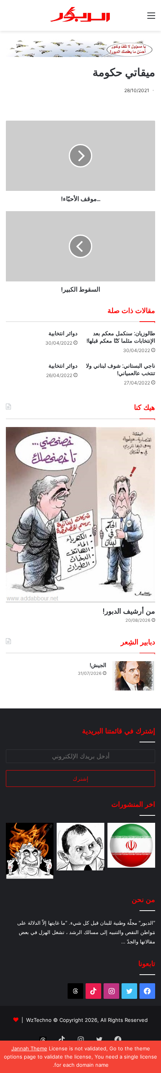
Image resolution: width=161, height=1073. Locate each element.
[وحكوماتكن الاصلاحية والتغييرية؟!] (80, 846)
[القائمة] (151, 18)
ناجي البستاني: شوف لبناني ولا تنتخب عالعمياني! (120, 369)
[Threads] (75, 991)
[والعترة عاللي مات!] (30, 851)
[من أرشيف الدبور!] (80, 515)
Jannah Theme (29, 1048)
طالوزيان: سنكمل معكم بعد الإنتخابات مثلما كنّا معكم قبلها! (120, 337)
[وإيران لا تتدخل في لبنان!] (131, 845)
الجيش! (97, 665)
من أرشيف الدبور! (128, 611)
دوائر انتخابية (62, 333)
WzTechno (39, 1020)
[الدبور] (80, 15)
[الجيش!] (133, 675)
